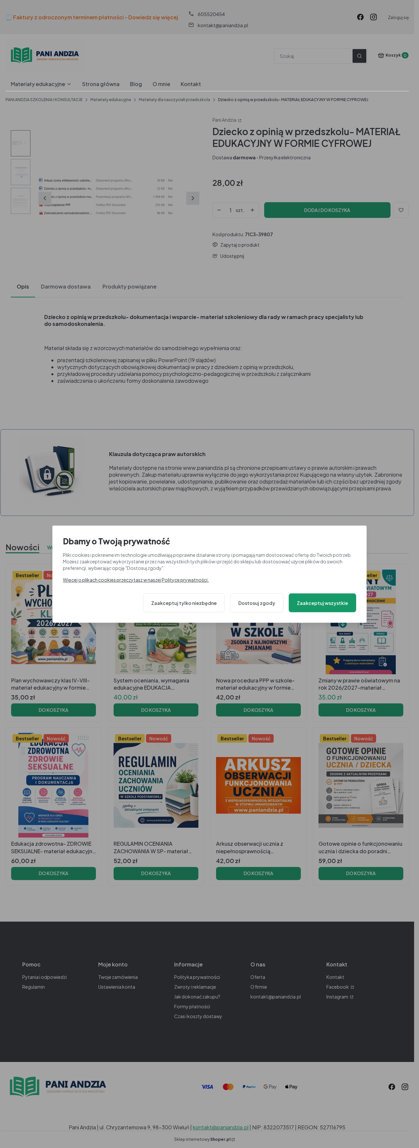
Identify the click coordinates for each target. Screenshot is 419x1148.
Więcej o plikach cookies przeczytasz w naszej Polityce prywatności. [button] (136, 579)
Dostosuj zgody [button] (256, 603)
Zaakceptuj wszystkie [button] (322, 603)
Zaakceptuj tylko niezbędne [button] (184, 603)
